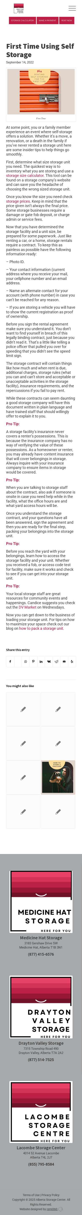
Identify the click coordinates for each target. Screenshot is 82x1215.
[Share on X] (18, 661)
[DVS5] (34, 8)
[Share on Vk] (49, 661)
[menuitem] (70, 8)
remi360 (52, 1209)
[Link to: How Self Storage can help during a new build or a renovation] (58, 743)
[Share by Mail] (64, 661)
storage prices (18, 201)
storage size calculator (25, 175)
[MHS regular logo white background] (41, 902)
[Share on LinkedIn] (41, 661)
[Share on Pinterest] (33, 661)
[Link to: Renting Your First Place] (23, 709)
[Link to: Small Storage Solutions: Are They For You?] (58, 709)
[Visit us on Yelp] (72, 661)
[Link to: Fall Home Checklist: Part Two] (58, 812)
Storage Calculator (22, 20)
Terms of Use (31, 1195)
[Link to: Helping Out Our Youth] (23, 812)
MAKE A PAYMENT (47, 20)
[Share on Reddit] (56, 661)
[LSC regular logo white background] (41, 1112)
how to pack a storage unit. (41, 628)
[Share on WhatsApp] (25, 661)
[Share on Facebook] (10, 661)
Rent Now (66, 20)
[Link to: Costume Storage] (58, 777)
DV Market (27, 607)
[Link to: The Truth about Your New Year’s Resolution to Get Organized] (23, 777)
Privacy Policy (50, 1195)
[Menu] (70, 8)
